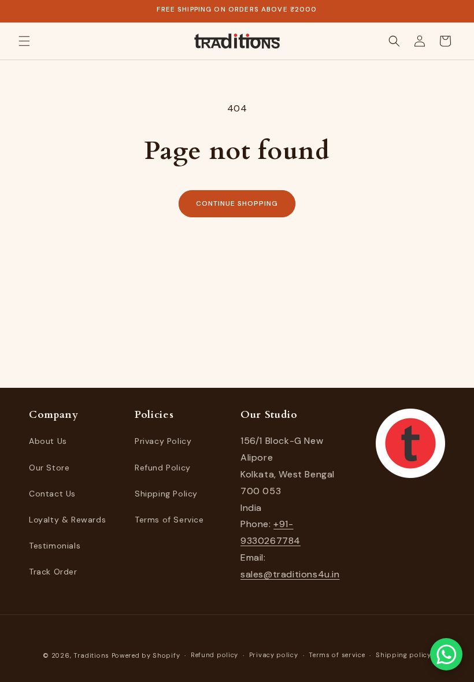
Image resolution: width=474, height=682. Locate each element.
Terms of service (337, 655)
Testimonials (54, 545)
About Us (48, 441)
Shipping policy (403, 655)
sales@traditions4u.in (290, 574)
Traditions (91, 655)
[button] (24, 41)
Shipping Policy (166, 493)
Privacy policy (273, 655)
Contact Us (52, 493)
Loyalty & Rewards (67, 519)
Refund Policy (163, 467)
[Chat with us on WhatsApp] (446, 654)
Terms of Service (169, 519)
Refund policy (214, 655)
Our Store (49, 467)
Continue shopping (236, 203)
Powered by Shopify (146, 655)
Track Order (53, 571)
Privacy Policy (163, 441)
